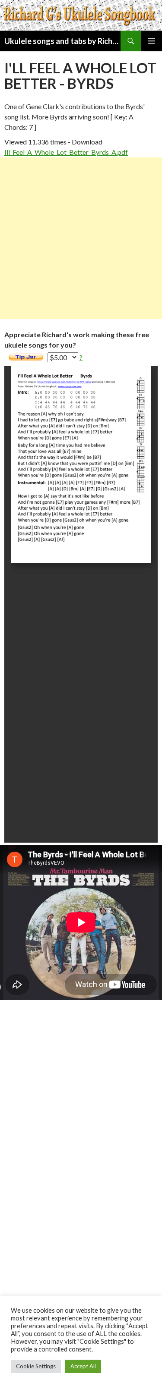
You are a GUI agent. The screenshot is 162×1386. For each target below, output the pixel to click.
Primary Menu (151, 41)
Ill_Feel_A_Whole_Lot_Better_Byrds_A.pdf (66, 152)
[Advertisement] (81, 238)
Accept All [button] (83, 1366)
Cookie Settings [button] (36, 1366)
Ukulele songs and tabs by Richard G (62, 41)
